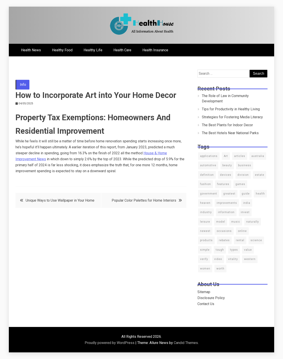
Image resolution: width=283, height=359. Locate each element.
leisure (205, 221)
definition (207, 174)
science (256, 240)
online (242, 231)
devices (225, 174)
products (206, 240)
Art (226, 156)
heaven (205, 202)
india (246, 202)
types (234, 249)
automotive (208, 165)
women (205, 268)
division (243, 174)
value (248, 249)
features (223, 184)
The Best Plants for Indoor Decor (227, 125)
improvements (227, 202)
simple (205, 249)
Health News (31, 50)
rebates (224, 240)
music (235, 221)
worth (220, 268)
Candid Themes (186, 343)
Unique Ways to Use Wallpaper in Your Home (60, 200)
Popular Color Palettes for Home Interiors (144, 200)
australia (257, 156)
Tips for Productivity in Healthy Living (231, 109)
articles (239, 156)
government (208, 193)
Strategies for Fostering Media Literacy (232, 117)
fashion (205, 184)
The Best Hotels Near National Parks (230, 133)
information (226, 212)
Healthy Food (62, 50)
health (260, 193)
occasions (224, 231)
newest (205, 231)
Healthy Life (93, 50)
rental (240, 240)
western (250, 259)
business (244, 165)
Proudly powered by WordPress (110, 343)
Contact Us (205, 304)
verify (204, 259)
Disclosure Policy (211, 298)
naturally (252, 221)
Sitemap (203, 292)
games (240, 184)
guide (246, 193)
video (218, 259)
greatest (229, 193)
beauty (227, 165)
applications (209, 156)
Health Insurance (155, 50)
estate (259, 174)
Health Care (122, 50)
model (220, 221)
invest (245, 212)
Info (23, 84)
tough (220, 249)
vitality (233, 259)
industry (206, 212)
